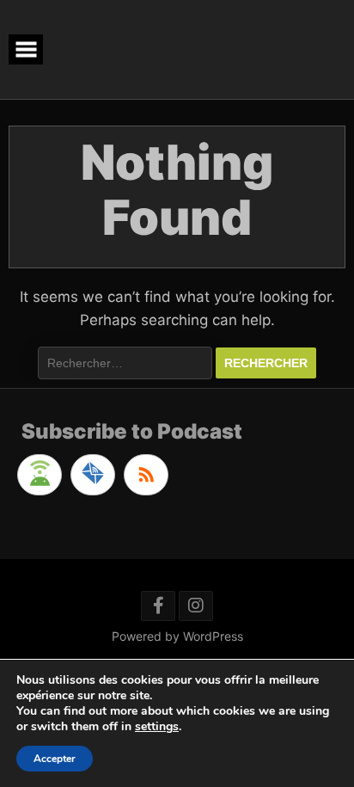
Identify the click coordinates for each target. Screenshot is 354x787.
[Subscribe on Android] (39, 474)
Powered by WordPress (177, 636)
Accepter (55, 758)
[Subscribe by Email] (92, 474)
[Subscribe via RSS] (146, 474)
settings (157, 727)
